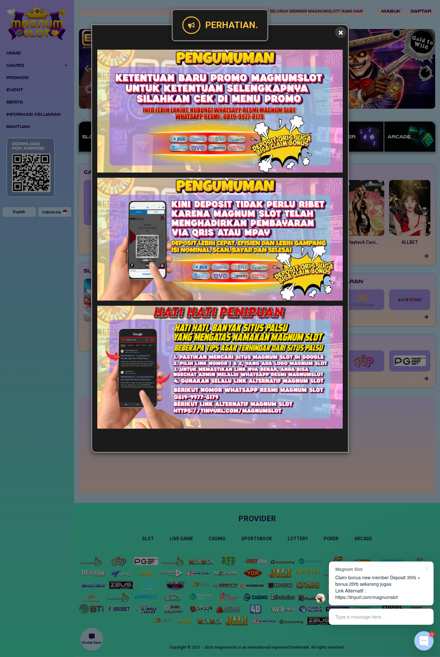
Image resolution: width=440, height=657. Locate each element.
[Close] (340, 32)
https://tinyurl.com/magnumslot (366, 596)
